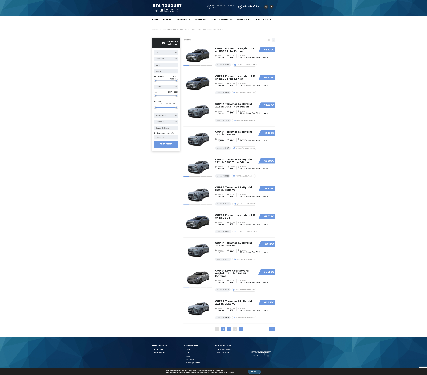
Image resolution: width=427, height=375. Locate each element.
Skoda (188, 356)
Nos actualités (244, 19)
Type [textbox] (157, 52)
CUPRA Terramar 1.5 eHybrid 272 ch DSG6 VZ (233, 133)
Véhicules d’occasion (224, 349)
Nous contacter (263, 19)
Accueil (155, 19)
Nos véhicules (183, 19)
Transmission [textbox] (160, 122)
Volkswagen (190, 359)
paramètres (230, 373)
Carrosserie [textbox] (160, 59)
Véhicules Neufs (223, 353)
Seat (187, 353)
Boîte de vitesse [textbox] (161, 115)
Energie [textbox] (158, 87)
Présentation (158, 349)
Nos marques (200, 19)
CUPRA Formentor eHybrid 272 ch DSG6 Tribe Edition (235, 50)
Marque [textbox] (158, 65)
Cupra (188, 349)
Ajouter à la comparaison (246, 65)
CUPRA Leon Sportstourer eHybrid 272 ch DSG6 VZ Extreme (232, 273)
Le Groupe (167, 19)
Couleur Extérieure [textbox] (162, 128)
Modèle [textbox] (158, 71)
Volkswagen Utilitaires (193, 363)
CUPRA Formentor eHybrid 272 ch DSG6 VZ (235, 216)
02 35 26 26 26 (251, 6)
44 (241, 329)
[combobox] (166, 52)
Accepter (254, 371)
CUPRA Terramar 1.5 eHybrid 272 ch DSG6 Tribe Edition (233, 105)
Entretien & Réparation (222, 19)
